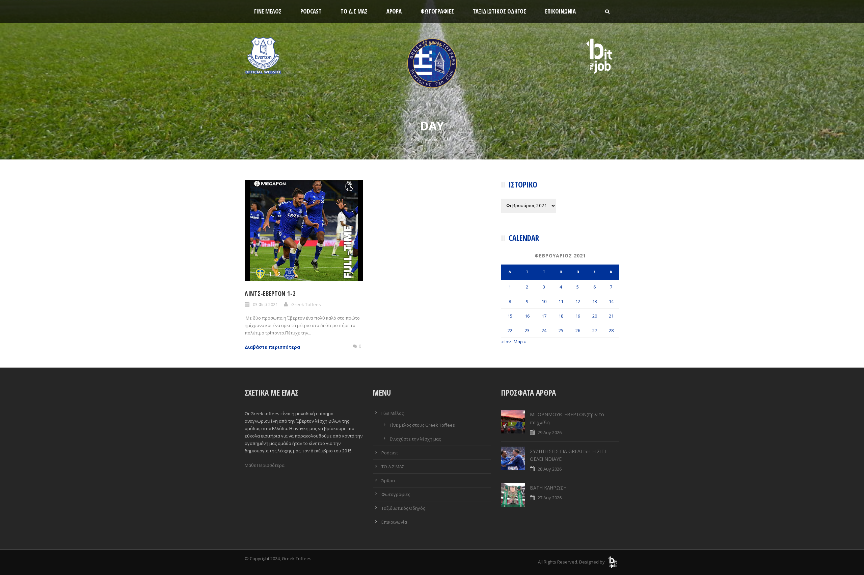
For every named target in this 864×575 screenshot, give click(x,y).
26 (577, 330)
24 (544, 330)
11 (561, 301)
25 (561, 330)
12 (577, 301)
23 (527, 330)
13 (594, 301)
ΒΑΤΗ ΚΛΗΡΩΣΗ (548, 487)
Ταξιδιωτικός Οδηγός (499, 11)
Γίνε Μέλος (267, 11)
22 (510, 330)
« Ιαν (506, 342)
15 (510, 316)
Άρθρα (394, 11)
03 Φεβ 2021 (265, 304)
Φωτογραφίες (437, 11)
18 (561, 316)
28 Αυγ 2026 (550, 469)
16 (527, 316)
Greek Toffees (306, 304)
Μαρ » (520, 342)
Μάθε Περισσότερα (265, 465)
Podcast (311, 11)
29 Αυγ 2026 (550, 432)
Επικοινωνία (560, 11)
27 (594, 330)
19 (577, 316)
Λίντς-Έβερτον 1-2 (270, 293)
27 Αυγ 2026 (550, 498)
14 (611, 301)
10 (544, 301)
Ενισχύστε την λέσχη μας (415, 439)
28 (611, 330)
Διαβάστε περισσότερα (272, 347)
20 (594, 316)
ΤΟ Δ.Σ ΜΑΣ (354, 11)
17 (544, 316)
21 (611, 316)
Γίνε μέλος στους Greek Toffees (422, 425)
